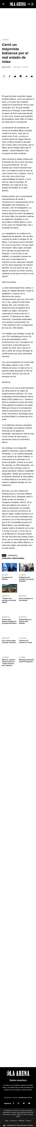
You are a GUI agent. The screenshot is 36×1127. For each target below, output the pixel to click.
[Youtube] (29, 1103)
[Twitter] (23, 1103)
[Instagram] (18, 1103)
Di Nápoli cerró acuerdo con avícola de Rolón (26, 579)
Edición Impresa (12, 555)
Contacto (28, 1120)
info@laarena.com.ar (25, 1097)
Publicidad (21, 1120)
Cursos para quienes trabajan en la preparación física (9, 621)
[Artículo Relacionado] (9, 567)
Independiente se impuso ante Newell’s (25, 621)
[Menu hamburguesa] (3, 4)
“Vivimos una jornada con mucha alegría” (9, 600)
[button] (9, 76)
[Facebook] (13, 1103)
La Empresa (13, 1120)
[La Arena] (18, 4)
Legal (6, 1120)
